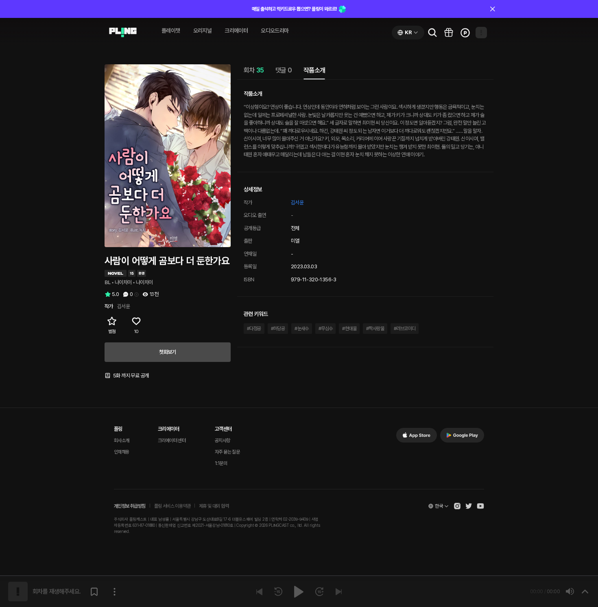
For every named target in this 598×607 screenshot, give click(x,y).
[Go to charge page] (465, 32)
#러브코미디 (404, 328)
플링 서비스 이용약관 (172, 506)
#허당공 (278, 328)
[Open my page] (481, 32)
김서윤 (297, 202)
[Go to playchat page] (123, 32)
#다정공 (254, 328)
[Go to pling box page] (449, 32)
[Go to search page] (432, 32)
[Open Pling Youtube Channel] (480, 506)
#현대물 (349, 328)
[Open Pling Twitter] (468, 506)
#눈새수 (302, 328)
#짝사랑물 (375, 328)
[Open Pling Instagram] (457, 506)
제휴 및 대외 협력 (214, 506)
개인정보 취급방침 (130, 506)
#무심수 (326, 328)
